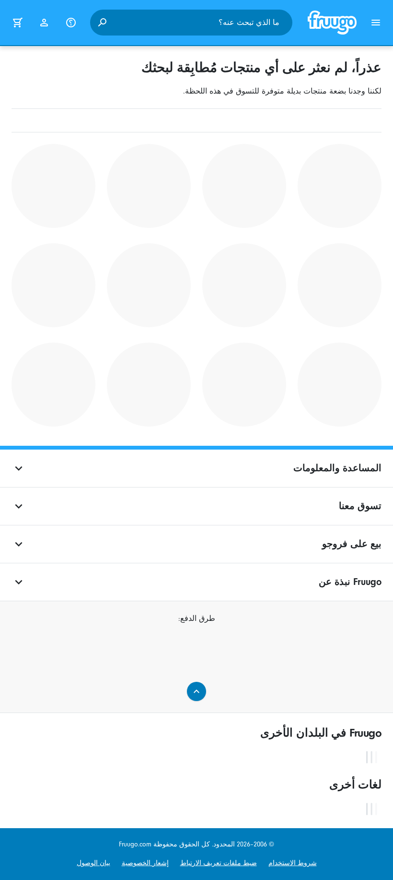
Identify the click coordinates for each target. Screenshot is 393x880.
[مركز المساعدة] (71, 22)
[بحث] (102, 22)
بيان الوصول (93, 863)
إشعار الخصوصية (145, 863)
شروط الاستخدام (292, 863)
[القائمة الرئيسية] (375, 22)
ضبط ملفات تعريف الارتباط (218, 863)
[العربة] (17, 22)
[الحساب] (44, 22)
